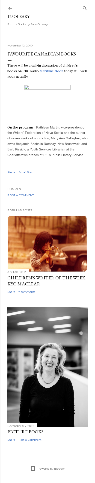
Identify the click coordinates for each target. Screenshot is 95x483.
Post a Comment (20, 195)
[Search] (85, 7)
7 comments (26, 291)
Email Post (25, 172)
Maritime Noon (51, 71)
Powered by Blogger (51, 468)
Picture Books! (26, 432)
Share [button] (11, 172)
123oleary (18, 16)
